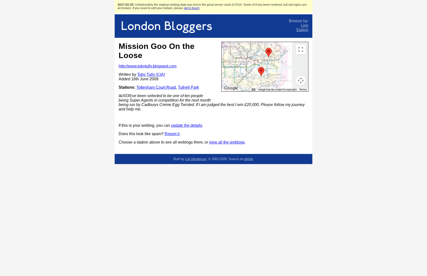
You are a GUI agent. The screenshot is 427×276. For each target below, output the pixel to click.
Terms (303, 89)
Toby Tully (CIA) (151, 74)
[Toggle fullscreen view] (301, 49)
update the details (186, 125)
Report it (172, 134)
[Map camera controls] (301, 80)
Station (302, 30)
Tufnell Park (188, 87)
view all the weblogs (227, 142)
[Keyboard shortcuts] (253, 89)
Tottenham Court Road (156, 87)
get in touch (191, 8)
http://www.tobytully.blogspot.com (147, 66)
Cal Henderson (195, 159)
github (248, 159)
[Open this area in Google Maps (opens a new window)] (231, 88)
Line (304, 25)
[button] (261, 71)
